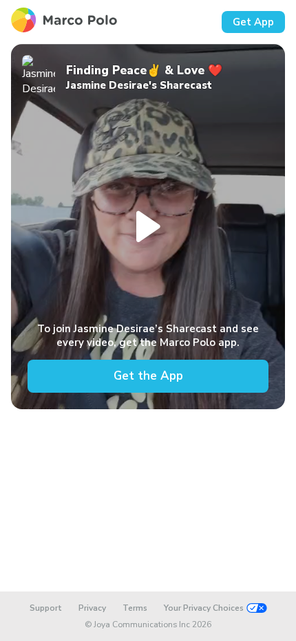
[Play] (148, 226)
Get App (253, 22)
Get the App (148, 376)
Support (46, 607)
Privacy (92, 607)
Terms (135, 607)
